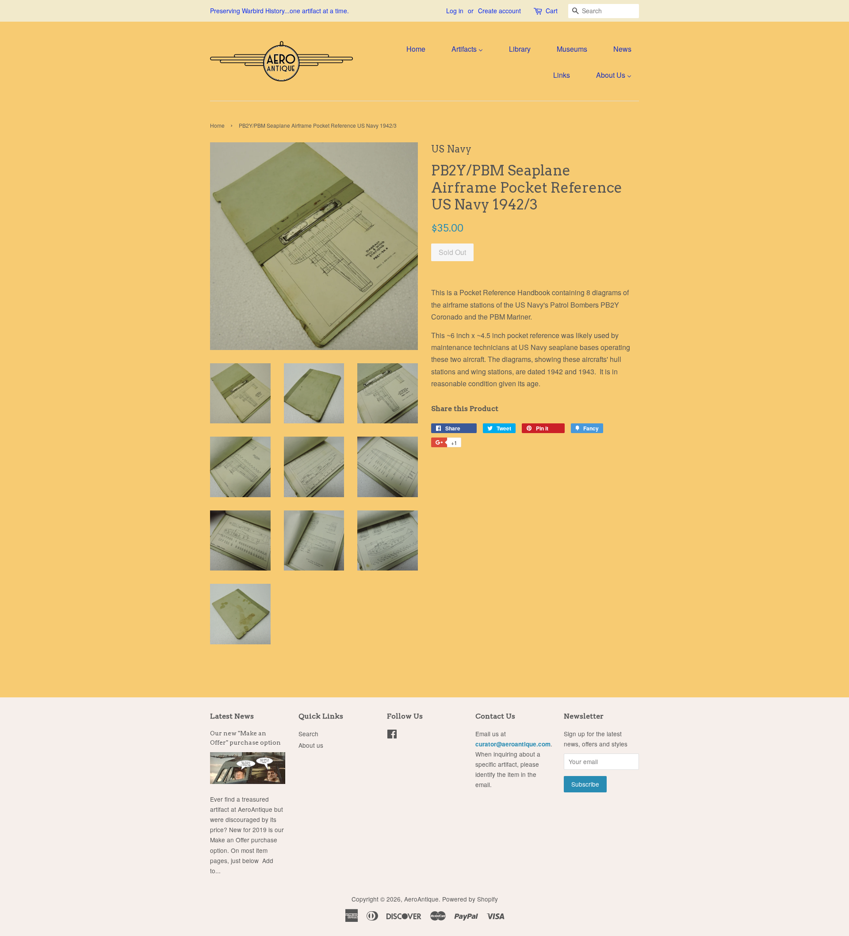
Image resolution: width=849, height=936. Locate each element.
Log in (454, 10)
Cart (552, 10)
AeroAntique (421, 898)
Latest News (232, 716)
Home (217, 125)
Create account (499, 10)
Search (308, 733)
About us (310, 745)
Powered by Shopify (470, 898)
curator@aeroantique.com (513, 744)
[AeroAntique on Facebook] (392, 735)
